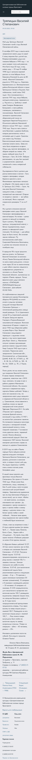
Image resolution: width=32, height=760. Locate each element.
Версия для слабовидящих (12, 710)
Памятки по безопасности (10, 758)
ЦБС (4, 34)
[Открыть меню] (4, 12)
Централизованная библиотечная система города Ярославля (14, 5)
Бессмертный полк (9, 38)
